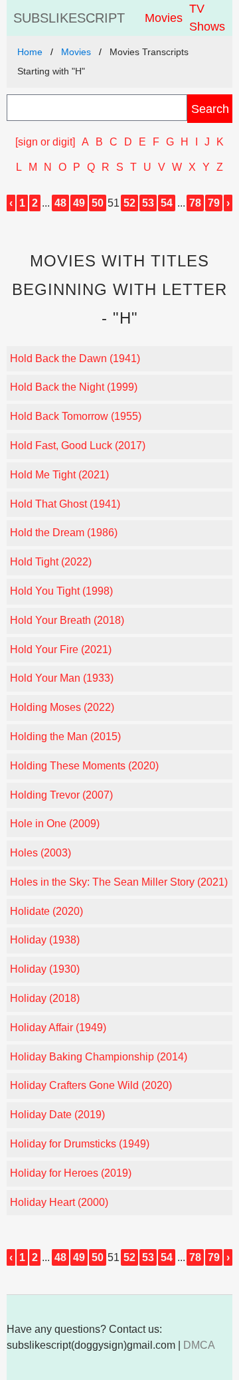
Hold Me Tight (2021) (59, 474)
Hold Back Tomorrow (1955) (75, 416)
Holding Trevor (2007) (61, 795)
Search (210, 109)
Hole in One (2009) (55, 823)
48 (60, 203)
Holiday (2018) (45, 998)
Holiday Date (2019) (57, 1114)
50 (98, 203)
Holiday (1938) (45, 939)
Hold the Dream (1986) (64, 532)
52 (129, 203)
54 (167, 203)
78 (195, 203)
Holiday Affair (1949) (58, 1027)
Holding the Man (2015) (65, 736)
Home (29, 52)
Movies (164, 18)
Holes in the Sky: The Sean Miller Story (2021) (119, 882)
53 (148, 203)
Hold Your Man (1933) (62, 678)
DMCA (199, 1345)
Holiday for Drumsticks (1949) (79, 1143)
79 (214, 203)
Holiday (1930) (45, 969)
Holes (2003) (40, 852)
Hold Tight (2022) (51, 561)
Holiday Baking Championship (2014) (98, 1056)
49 (79, 203)
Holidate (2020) (46, 911)
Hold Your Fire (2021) (61, 649)
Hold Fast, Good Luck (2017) (77, 445)
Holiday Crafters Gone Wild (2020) (91, 1085)
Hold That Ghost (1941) (65, 504)
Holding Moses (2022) (62, 707)
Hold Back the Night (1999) (73, 387)
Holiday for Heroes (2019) (70, 1173)
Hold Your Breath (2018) (67, 620)
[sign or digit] (45, 142)
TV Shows (207, 17)
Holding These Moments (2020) (84, 765)
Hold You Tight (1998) (61, 591)
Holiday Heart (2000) (59, 1202)
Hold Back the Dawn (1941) (75, 358)
